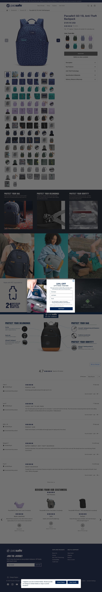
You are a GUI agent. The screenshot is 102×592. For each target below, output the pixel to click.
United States (61, 582)
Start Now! (61, 308)
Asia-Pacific (73, 582)
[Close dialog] (73, 281)
